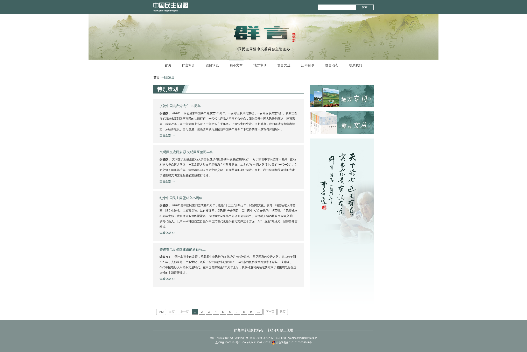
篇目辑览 (212, 65)
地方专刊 (260, 65)
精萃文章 (236, 65)
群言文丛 (283, 65)
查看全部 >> (167, 135)
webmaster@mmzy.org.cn (302, 338)
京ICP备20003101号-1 (228, 342)
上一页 (184, 311)
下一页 (270, 311)
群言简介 (188, 65)
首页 (168, 65)
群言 (156, 77)
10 (258, 311)
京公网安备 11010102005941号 (293, 342)
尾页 (283, 311)
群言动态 (331, 65)
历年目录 (307, 65)
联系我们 (355, 65)
